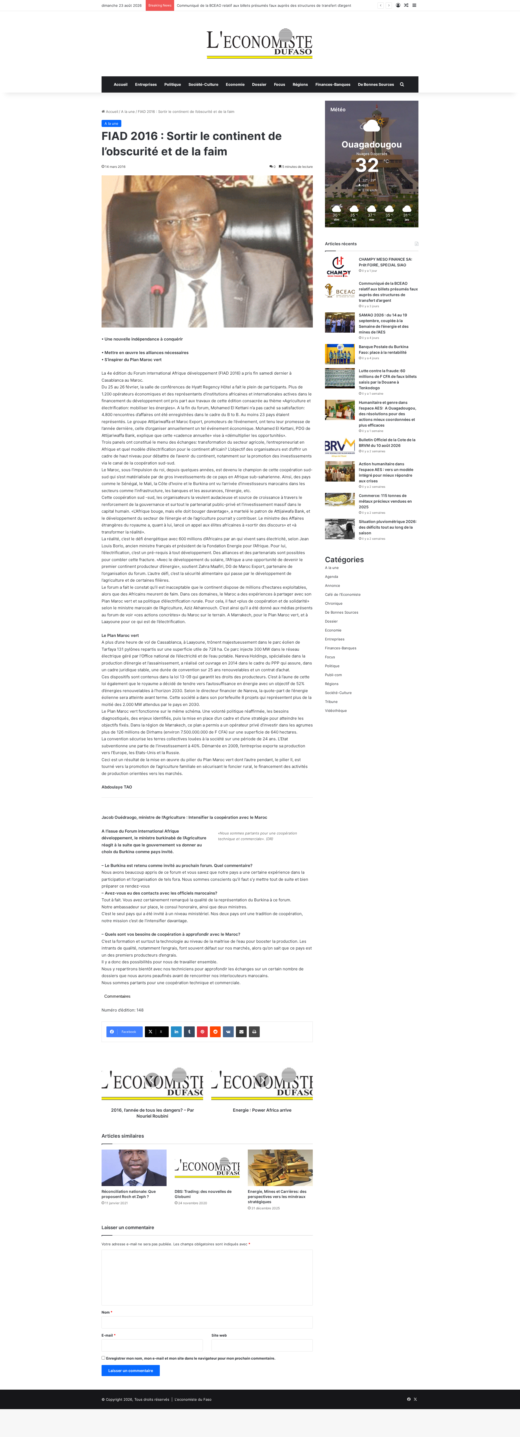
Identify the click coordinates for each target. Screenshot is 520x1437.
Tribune (331, 701)
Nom (107, 1312)
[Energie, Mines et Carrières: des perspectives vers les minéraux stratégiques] (280, 1168)
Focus (279, 84)
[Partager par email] (241, 1031)
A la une (128, 111)
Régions (300, 84)
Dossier (259, 84)
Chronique (334, 603)
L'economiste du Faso (193, 1399)
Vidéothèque (336, 710)
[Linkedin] (176, 1031)
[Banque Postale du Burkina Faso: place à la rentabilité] (340, 354)
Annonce (332, 585)
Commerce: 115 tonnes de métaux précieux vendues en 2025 (385, 501)
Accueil (121, 84)
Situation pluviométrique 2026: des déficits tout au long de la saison (388, 527)
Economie (235, 84)
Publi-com (333, 675)
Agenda (331, 576)
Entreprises (146, 84)
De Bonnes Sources (376, 84)
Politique (172, 84)
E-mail (109, 1335)
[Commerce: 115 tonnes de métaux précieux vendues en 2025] (340, 499)
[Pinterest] (202, 1031)
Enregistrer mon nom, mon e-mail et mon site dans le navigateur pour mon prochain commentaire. (190, 1358)
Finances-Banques (333, 84)
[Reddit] (215, 1031)
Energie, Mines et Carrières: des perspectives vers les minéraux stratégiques (277, 1196)
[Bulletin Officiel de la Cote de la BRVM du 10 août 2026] (340, 447)
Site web (219, 1335)
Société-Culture (203, 84)
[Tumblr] (189, 1031)
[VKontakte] (228, 1031)
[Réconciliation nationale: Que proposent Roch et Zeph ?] (134, 1168)
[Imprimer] (254, 1031)
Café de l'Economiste (343, 594)
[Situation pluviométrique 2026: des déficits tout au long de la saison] (340, 529)
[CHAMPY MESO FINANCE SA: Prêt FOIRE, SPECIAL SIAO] (340, 267)
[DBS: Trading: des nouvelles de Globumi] (207, 1168)
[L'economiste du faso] (260, 41)
